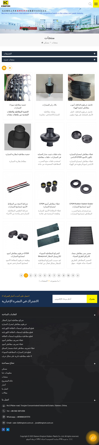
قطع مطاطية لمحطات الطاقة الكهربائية (17, 332)
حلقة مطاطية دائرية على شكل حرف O (17, 356)
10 (68, 275)
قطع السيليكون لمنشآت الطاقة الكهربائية (18, 328)
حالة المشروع (7, 381)
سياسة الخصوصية (52, 439)
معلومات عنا (7, 373)
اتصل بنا (5, 389)
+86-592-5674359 (18, 411)
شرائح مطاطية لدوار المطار (13, 320)
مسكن (46, 42)
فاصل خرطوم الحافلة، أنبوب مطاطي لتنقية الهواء (81, 106)
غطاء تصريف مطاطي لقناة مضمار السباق (18, 348)
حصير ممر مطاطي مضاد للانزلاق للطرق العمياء (81, 254)
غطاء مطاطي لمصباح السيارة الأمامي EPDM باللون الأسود (81, 155)
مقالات (4, 393)
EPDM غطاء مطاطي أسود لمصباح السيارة (49, 205)
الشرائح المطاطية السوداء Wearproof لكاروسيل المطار (49, 254)
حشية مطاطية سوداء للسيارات (17, 106)
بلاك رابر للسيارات (49, 105)
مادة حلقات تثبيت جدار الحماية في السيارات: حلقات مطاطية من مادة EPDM (49, 156)
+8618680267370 (23, 417)
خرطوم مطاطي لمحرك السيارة (14, 324)
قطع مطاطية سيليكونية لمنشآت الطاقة (17, 336)
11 (73, 275)
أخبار (4, 385)
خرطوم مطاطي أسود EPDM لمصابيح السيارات (18, 254)
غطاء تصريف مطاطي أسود (12, 340)
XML (38, 439)
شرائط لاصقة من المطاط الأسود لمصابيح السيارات (18, 205)
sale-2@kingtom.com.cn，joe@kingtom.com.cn (33, 423)
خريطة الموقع (31, 439)
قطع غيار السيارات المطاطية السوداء (16, 352)
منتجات (5, 377)
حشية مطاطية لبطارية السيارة (18, 154)
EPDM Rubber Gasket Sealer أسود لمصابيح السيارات (81, 205)
